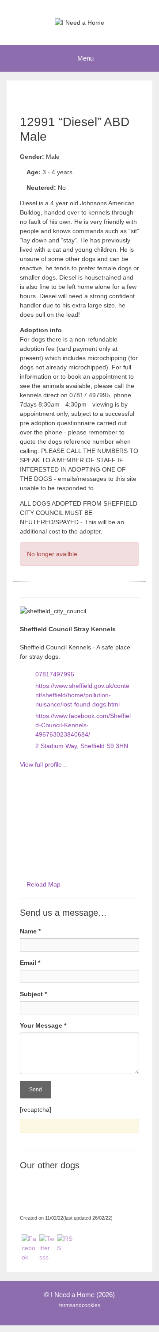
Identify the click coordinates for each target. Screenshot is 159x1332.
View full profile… (44, 764)
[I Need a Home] (79, 22)
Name (30, 931)
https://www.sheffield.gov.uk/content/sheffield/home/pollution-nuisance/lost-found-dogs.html (82, 695)
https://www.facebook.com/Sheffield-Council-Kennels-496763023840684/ (83, 725)
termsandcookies (79, 1305)
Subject (33, 994)
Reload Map (43, 884)
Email (30, 962)
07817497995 (54, 674)
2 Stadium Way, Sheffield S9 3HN (81, 745)
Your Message (43, 1025)
